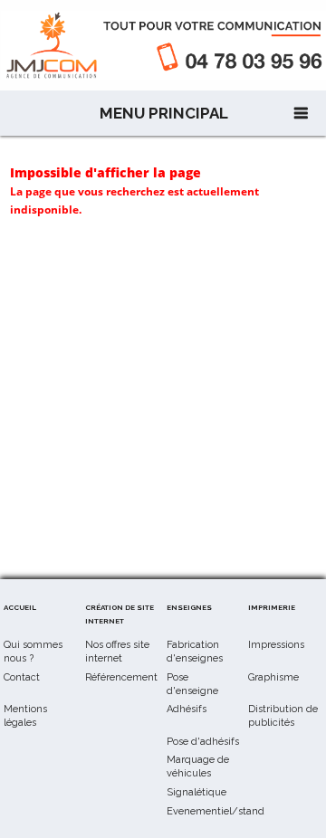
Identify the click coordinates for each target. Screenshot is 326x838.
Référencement (121, 677)
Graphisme (273, 677)
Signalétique (196, 792)
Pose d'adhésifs (203, 742)
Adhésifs (186, 709)
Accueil (20, 607)
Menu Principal (164, 113)
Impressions (276, 645)
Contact (22, 677)
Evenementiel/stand (215, 811)
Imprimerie (271, 607)
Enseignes (189, 607)
